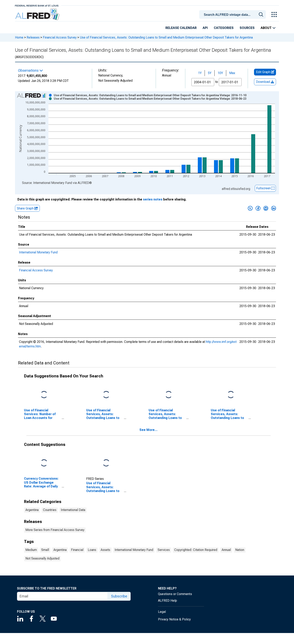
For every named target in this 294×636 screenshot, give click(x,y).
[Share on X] (250, 208)
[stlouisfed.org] (36, 5)
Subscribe (119, 596)
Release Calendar (181, 28)
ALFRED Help (167, 600)
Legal (162, 612)
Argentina (32, 510)
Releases (33, 37)
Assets (105, 550)
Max (232, 73)
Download (263, 82)
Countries (49, 510)
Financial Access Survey (60, 37)
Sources (247, 28)
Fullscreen (264, 188)
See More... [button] (148, 430)
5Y (209, 73)
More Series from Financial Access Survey (54, 530)
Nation (239, 550)
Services (164, 550)
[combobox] (233, 14)
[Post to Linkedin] (273, 208)
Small (45, 550)
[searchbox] (233, 14)
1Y (200, 73)
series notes (152, 199)
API (205, 28)
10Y (220, 73)
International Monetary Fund (38, 252)
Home (19, 37)
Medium (31, 550)
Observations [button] (28, 70)
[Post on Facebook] (258, 208)
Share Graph (25, 208)
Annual (226, 550)
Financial (77, 550)
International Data (73, 510)
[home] (37, 14)
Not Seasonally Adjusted (42, 558)
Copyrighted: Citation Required (195, 550)
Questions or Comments (175, 594)
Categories (224, 28)
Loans (92, 550)
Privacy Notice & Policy (174, 619)
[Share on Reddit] (265, 208)
